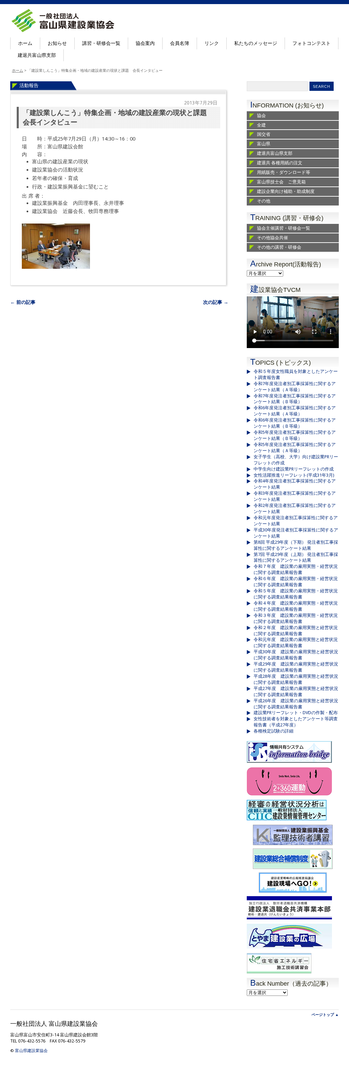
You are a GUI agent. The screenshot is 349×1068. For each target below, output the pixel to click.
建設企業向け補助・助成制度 (286, 191)
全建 (261, 125)
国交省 (263, 134)
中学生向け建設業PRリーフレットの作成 (294, 469)
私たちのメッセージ (255, 43)
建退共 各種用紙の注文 (279, 162)
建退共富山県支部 (37, 55)
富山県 (263, 143)
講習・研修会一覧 (101, 43)
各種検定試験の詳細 (273, 731)
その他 (263, 200)
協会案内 (145, 43)
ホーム (25, 43)
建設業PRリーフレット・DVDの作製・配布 (296, 712)
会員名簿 (179, 43)
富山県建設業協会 (31, 1050)
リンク (211, 43)
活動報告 (29, 85)
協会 (261, 115)
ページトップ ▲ (325, 1015)
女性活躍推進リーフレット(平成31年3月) (294, 475)
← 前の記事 (22, 302)
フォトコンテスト (311, 43)
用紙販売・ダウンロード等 (283, 172)
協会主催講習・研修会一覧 (283, 228)
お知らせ (57, 43)
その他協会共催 (272, 237)
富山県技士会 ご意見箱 (281, 181)
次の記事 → (215, 302)
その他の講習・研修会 (279, 247)
